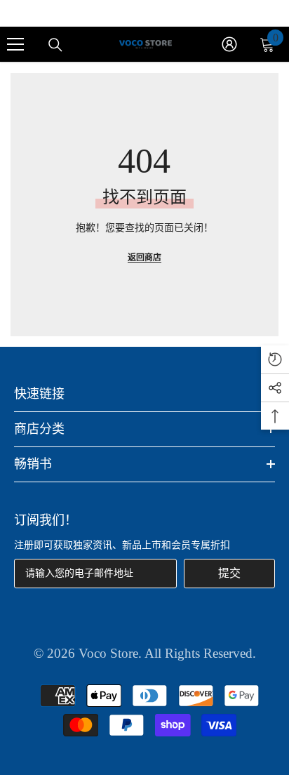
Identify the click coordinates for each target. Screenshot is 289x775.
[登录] (229, 44)
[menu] (15, 44)
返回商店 (144, 258)
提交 (229, 573)
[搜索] (55, 45)
